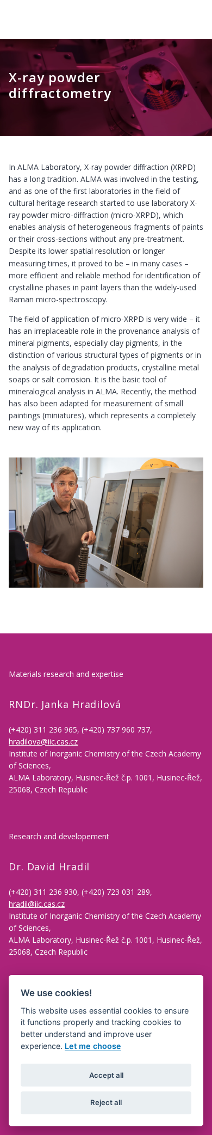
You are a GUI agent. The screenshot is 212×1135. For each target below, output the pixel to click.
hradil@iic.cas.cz (37, 904)
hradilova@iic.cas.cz (43, 741)
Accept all (106, 1075)
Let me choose (93, 1046)
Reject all (106, 1102)
